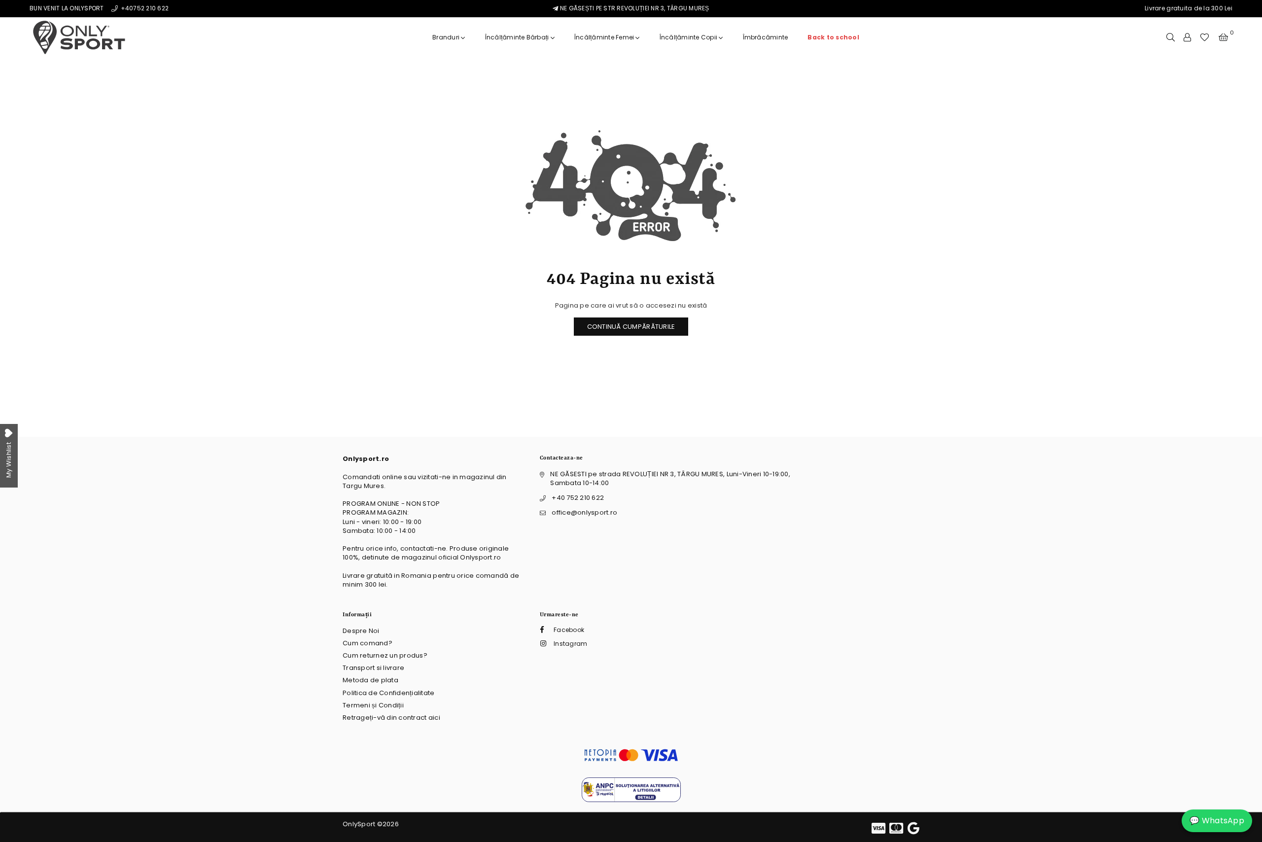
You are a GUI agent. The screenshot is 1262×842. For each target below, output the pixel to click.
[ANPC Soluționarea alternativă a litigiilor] (631, 799)
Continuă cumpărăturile (631, 326)
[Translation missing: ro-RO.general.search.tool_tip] (1170, 37)
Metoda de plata (370, 680)
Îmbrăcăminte (765, 37)
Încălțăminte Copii (689, 37)
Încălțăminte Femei (605, 37)
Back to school (833, 37)
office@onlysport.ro (584, 512)
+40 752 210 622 (578, 497)
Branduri (446, 37)
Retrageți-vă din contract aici (391, 717)
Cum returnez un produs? (385, 655)
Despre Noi (361, 630)
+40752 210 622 (144, 8)
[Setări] (1187, 37)
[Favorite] (1204, 37)
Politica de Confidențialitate (389, 693)
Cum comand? (367, 643)
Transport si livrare (373, 667)
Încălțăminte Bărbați (518, 37)
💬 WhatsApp (1217, 820)
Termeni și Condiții (373, 705)
